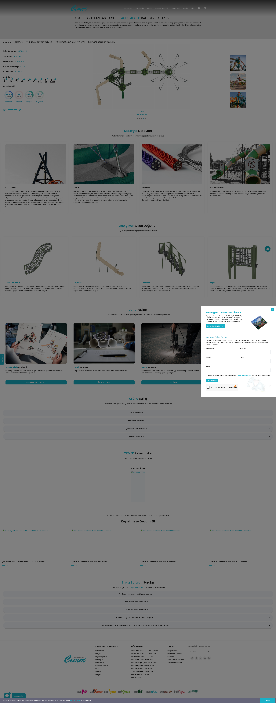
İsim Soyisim (210, 348)
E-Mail (242, 357)
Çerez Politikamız (75, 700)
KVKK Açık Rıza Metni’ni (244, 375)
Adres (208, 366)
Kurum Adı (243, 348)
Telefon (208, 357)
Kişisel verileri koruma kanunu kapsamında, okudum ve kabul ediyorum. (239, 375)
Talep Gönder (212, 381)
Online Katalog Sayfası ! (215, 326)
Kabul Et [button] (267, 700)
